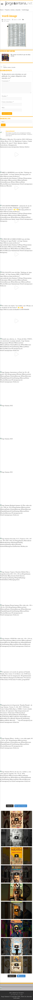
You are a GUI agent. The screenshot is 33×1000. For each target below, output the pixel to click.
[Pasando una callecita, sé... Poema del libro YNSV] (16, 354)
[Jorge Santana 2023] (16, 454)
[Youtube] (14, 994)
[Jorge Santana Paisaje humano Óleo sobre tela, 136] (16, 620)
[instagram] (18, 994)
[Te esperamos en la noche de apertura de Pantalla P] (16, 687)
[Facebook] (12, 994)
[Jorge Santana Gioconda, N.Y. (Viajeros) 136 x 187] (16, 554)
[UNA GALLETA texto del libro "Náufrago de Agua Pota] (16, 287)
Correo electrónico (8, 102)
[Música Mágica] (20, 994)
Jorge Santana (6, 19)
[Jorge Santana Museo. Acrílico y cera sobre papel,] (16, 753)
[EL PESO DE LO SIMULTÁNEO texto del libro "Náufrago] (16, 254)
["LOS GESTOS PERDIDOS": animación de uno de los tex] (16, 221)
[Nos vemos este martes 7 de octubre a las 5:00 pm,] (16, 321)
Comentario (6, 81)
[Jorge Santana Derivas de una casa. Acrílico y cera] (16, 787)
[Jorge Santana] (16, 3)
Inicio (2, 10)
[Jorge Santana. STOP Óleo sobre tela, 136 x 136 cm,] (16, 654)
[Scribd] (22, 994)
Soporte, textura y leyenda (12, 10)
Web (3, 107)
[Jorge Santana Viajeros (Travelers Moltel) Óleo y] (16, 587)
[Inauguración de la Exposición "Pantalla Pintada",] (16, 720)
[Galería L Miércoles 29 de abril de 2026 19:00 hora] (16, 154)
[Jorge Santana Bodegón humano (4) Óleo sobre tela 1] (16, 520)
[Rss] (11, 994)
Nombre (5, 96)
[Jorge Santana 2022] (16, 421)
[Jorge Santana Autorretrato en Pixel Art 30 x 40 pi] (16, 387)
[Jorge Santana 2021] (16, 487)
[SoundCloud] (16, 994)
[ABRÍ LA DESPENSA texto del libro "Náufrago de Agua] (16, 187)
